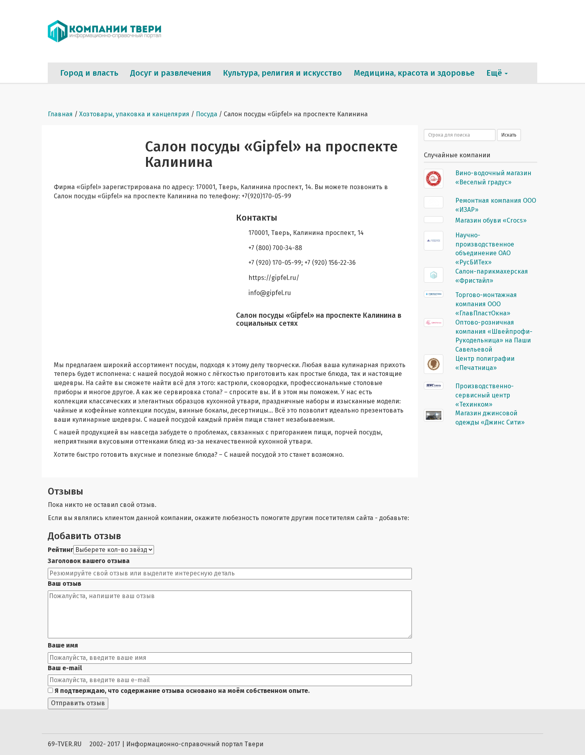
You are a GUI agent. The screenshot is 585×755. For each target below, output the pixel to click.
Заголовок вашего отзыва (89, 561)
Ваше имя (63, 645)
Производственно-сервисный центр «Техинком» (484, 395)
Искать (509, 135)
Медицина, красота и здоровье (414, 73)
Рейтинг (60, 550)
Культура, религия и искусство (282, 73)
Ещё (495, 73)
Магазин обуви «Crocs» (490, 220)
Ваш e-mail (65, 668)
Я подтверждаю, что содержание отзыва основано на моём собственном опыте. (181, 690)
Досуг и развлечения (170, 73)
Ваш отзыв (64, 583)
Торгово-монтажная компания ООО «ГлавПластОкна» (486, 304)
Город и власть (89, 73)
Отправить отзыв (78, 703)
